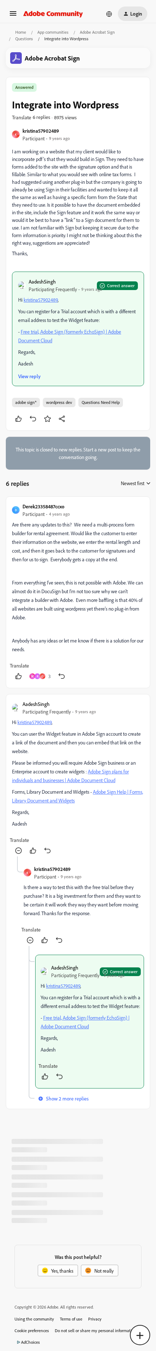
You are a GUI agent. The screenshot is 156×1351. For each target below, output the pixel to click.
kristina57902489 (40, 131)
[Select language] (109, 14)
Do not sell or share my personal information (95, 1330)
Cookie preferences (32, 1330)
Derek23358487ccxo (43, 506)
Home (20, 32)
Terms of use (71, 1319)
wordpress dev (59, 402)
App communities (53, 32)
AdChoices (30, 1342)
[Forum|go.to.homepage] (53, 14)
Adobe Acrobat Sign (97, 32)
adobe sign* (26, 402)
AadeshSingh (42, 281)
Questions (24, 38)
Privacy (95, 1319)
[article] (78, 592)
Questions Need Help (101, 402)
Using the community (34, 1319)
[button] (13, 16)
